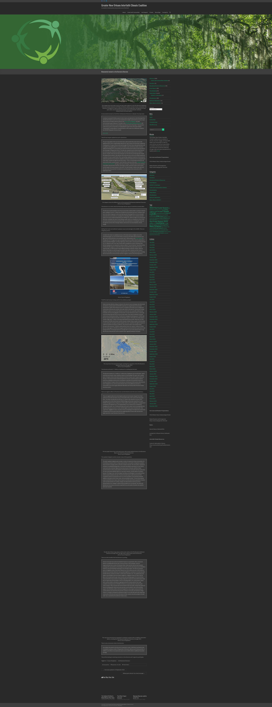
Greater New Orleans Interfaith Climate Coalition (124, 5)
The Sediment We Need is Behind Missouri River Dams (107, 697)
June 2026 (152, 245)
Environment (153, 216)
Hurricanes (159, 219)
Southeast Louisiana (158, 231)
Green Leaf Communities (133, 12)
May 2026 (152, 247)
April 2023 (152, 336)
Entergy (166, 214)
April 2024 (152, 307)
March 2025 (152, 282)
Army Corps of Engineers (130, 121)
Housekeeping (153, 90)
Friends (151, 12)
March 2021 (152, 398)
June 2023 (152, 331)
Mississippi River (164, 225)
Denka (160, 214)
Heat (169, 218)
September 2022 (154, 354)
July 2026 (152, 242)
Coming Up (165, 12)
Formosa (168, 216)
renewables (163, 229)
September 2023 (154, 324)
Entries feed (152, 119)
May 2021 (152, 393)
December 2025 (153, 259)
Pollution (159, 229)
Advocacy (152, 78)
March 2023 (152, 339)
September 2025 (154, 267)
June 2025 (152, 274)
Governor (157, 218)
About (124, 12)
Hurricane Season (165, 219)
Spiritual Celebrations (155, 100)
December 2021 (153, 376)
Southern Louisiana (167, 231)
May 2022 (152, 364)
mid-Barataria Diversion (124, 660)
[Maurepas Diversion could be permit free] (140, 681)
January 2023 (153, 344)
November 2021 (153, 378)
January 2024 (153, 314)
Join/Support (144, 12)
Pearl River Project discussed (121, 697)
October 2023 (153, 321)
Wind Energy (157, 234)
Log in (151, 117)
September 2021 (154, 383)
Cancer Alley (161, 209)
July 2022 (152, 359)
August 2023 (153, 326)
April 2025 (152, 279)
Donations (152, 83)
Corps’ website (139, 238)
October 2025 (153, 264)
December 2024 (153, 289)
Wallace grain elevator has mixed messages (134, 673)
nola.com (105, 133)
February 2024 (153, 311)
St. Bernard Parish (153, 233)
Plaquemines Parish (153, 229)
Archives (152, 107)
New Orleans (155, 226)
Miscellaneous (153, 98)
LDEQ (151, 223)
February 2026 (153, 254)
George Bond (106, 664)
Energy (163, 214)
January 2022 (153, 373)
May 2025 (152, 277)
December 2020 (153, 406)
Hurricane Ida (153, 219)
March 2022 (152, 369)
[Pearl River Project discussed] (124, 681)
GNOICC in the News (156, 95)
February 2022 (153, 371)
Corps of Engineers (111, 660)
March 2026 (152, 252)
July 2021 (152, 388)
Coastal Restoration (160, 213)
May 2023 (152, 334)
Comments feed (153, 122)
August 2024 (153, 297)
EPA (157, 216)
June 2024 (152, 302)
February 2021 (153, 401)
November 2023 (153, 319)
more (158, 151)
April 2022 (152, 366)
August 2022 (153, 356)
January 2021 (153, 403)
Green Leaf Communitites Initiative (159, 80)
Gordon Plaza (152, 218)
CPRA (158, 214)
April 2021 (152, 396)
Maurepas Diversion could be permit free (140, 697)
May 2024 (152, 304)
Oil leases (165, 228)
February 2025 (153, 284)
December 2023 (153, 316)
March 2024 (152, 309)
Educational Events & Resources (157, 85)
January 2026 (153, 257)
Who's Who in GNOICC (155, 103)
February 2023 (153, 341)
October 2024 (153, 292)
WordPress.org (153, 124)
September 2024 (154, 294)
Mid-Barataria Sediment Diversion (133, 123)
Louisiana (160, 223)
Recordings (157, 12)
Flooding (165, 216)
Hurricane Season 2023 (159, 221)
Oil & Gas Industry (158, 228)
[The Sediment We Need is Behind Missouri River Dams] (108, 681)
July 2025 (152, 272)
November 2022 (153, 349)
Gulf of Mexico (164, 218)
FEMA (161, 216)
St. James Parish (160, 233)
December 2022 (153, 346)
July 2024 (152, 299)
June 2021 (152, 391)
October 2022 (153, 351)
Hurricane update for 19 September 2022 (114, 669)
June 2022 (152, 361)
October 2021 (153, 381)
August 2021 (153, 386)
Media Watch (126, 664)
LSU (165, 223)
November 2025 (153, 262)
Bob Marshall (156, 209)
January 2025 (153, 287)
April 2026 (152, 250)
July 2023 (152, 329)
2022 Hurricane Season (159, 208)
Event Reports (153, 88)
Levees (154, 223)
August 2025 (153, 269)
